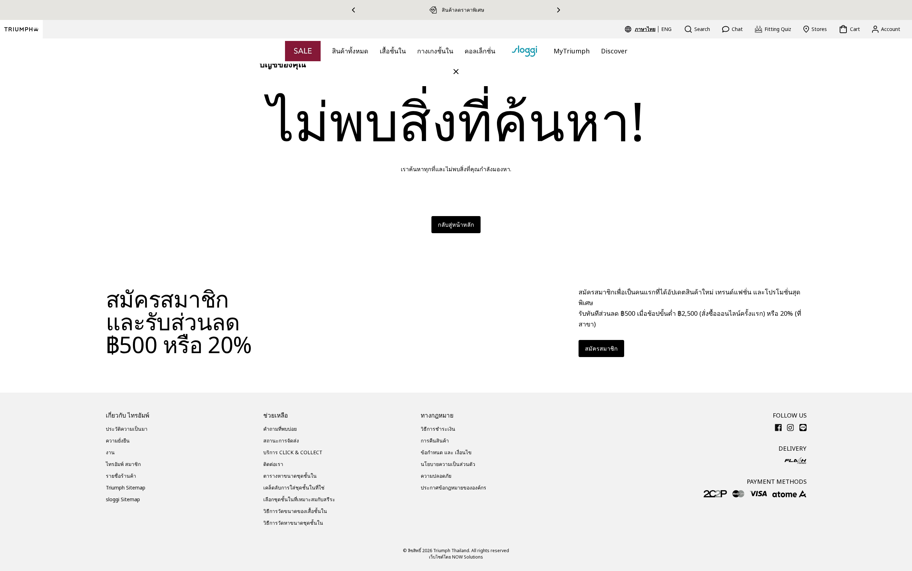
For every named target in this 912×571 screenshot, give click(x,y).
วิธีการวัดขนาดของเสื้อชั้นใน (295, 511)
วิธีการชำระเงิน (438, 428)
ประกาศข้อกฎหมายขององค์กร (453, 487)
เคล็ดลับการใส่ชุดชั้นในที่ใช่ (294, 487)
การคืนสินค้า (435, 440)
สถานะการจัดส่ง (281, 440)
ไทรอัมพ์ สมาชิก (123, 464)
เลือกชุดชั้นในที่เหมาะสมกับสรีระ (299, 499)
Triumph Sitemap (125, 487)
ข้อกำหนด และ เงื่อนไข (446, 452)
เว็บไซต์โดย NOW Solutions (456, 557)
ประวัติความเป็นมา (126, 428)
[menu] (653, 29)
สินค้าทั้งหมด (350, 51)
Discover (614, 51)
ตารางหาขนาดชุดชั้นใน (290, 475)
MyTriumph (572, 51)
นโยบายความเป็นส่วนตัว (448, 464)
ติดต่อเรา (273, 464)
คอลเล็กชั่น (480, 51)
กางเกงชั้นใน (435, 51)
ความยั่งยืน (118, 440)
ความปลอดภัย (436, 475)
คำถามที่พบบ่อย (280, 428)
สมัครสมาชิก (601, 348)
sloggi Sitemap (123, 499)
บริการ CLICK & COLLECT (292, 452)
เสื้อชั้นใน (393, 51)
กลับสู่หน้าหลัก (456, 225)
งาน (110, 452)
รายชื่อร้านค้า (121, 475)
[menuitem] (646, 29)
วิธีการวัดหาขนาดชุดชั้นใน (293, 522)
